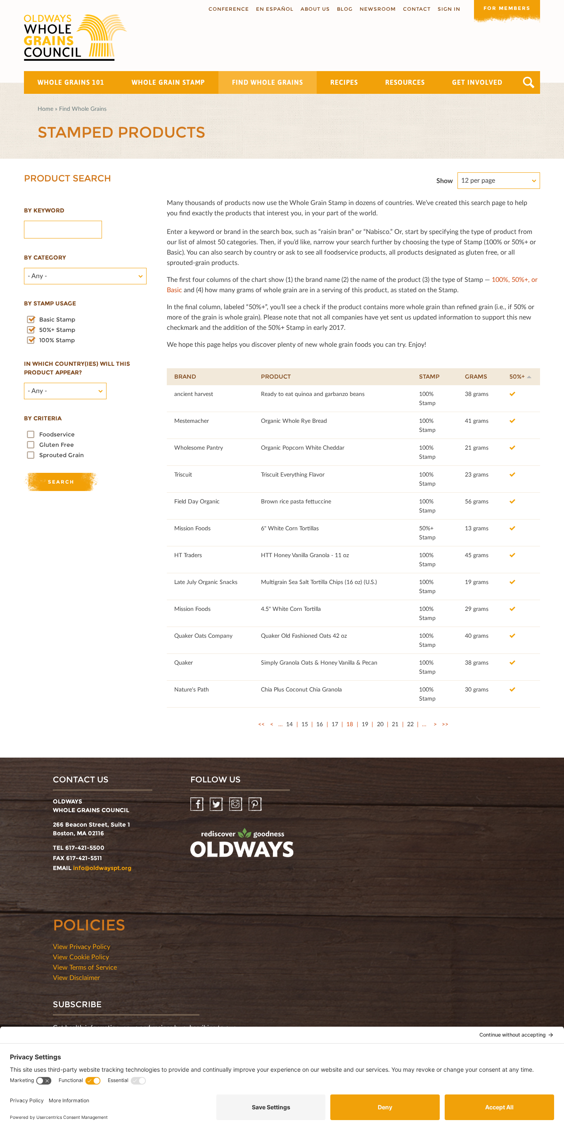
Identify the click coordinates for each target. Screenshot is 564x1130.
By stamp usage (50, 303)
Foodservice (57, 434)
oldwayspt (242, 846)
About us (315, 9)
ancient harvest (193, 393)
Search (528, 82)
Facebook (197, 804)
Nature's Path (191, 689)
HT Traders (188, 554)
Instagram (236, 804)
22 (410, 723)
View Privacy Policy (81, 946)
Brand (185, 376)
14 (289, 723)
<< (261, 723)
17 (335, 723)
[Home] (75, 37)
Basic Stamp (57, 319)
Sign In (449, 9)
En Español (275, 9)
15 (304, 723)
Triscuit (183, 474)
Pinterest (256, 804)
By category (45, 257)
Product (276, 376)
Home (45, 108)
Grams (476, 376)
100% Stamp (57, 340)
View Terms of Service (85, 967)
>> (445, 723)
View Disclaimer (76, 977)
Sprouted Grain (61, 455)
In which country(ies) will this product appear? (77, 368)
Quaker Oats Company (203, 635)
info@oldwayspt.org (102, 868)
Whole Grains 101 (71, 82)
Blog (345, 9)
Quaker (183, 662)
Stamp (429, 376)
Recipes (344, 82)
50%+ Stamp (57, 330)
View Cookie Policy (81, 957)
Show (444, 180)
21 (395, 723)
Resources (405, 82)
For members (507, 8)
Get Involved (477, 82)
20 (380, 723)
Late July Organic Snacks (205, 581)
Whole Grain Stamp (168, 82)
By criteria (43, 418)
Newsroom (378, 9)
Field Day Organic (197, 501)
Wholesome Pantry (198, 447)
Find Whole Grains (267, 82)
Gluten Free (56, 444)
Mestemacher (191, 420)
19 (365, 723)
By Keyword (44, 210)
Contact (417, 9)
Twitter (217, 804)
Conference (229, 9)
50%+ (517, 376)
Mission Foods (192, 528)
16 (319, 723)
